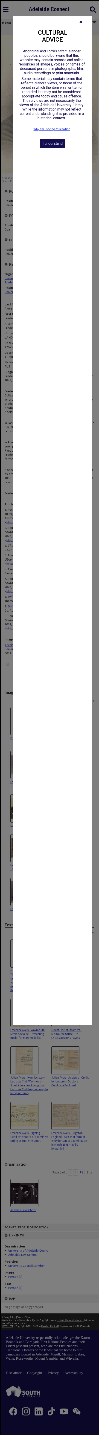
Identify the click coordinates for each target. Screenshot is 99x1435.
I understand (53, 143)
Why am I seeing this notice (51, 129)
